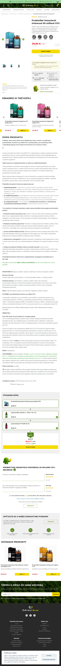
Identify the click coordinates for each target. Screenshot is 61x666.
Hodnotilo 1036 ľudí (42, 16)
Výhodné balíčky (6, 9)
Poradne (44, 623)
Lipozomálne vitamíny (18, 9)
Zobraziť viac (43, 33)
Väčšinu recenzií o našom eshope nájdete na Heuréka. (30, 498)
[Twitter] (30, 615)
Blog (44, 627)
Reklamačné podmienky (16, 627)
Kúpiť (22, 130)
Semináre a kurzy (44, 625)
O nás (16, 623)
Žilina (44, 644)
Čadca (44, 646)
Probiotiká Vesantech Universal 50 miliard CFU (43, 13)
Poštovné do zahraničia (16, 642)
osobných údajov (19, 598)
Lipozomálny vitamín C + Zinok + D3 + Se (23, 412)
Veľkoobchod (16, 646)
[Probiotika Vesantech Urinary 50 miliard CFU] (46, 554)
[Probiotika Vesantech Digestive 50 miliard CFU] (17, 110)
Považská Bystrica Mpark (44, 642)
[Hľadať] (8, 5)
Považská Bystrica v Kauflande (44, 640)
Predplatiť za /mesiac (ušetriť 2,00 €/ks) (45, 65)
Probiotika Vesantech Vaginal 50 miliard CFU (42, 122)
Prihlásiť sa (30, 505)
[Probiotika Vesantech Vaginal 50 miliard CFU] (44, 110)
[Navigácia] (3, 5)
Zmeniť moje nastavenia (49, 659)
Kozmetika (46, 9)
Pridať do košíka (45, 51)
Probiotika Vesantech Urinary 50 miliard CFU (45, 565)
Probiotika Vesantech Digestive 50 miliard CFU (16, 122)
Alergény (44, 629)
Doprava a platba (16, 640)
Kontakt (16, 632)
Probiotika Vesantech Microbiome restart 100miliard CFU (14, 565)
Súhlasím (49, 655)
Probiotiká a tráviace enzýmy (25, 13)
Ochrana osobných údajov (16, 631)
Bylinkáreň (39, 9)
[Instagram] (26, 615)
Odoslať (55, 594)
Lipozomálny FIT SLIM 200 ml (20, 423)
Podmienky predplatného (16, 629)
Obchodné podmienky (16, 625)
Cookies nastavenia (16, 634)
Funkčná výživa (30, 9)
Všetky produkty (4, 13)
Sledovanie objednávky (45, 631)
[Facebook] (34, 615)
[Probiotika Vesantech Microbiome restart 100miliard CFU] (15, 554)
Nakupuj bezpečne (16, 644)
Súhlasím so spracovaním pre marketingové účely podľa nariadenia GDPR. (24, 598)
